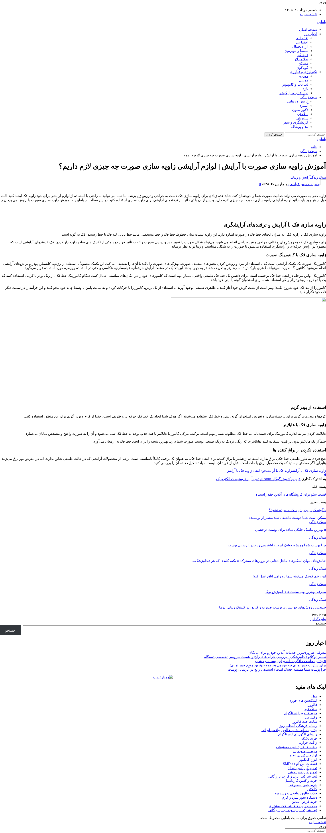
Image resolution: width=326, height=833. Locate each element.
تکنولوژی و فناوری (303, 72)
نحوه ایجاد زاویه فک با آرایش (246, 471)
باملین (321, 22)
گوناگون (302, 67)
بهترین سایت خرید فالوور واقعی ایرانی (289, 730)
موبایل (303, 80)
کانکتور (312, 789)
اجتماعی (302, 42)
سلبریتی (302, 118)
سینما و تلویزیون (296, 51)
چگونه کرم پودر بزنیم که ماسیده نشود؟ (297, 510)
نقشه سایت (308, 14)
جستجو (321, 623)
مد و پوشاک (299, 126)
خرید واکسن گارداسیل (301, 780)
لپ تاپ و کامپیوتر (295, 84)
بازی (305, 89)
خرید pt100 (309, 738)
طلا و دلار (301, 59)
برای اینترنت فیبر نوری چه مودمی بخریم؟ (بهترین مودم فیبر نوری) (278, 665)
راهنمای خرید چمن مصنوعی (296, 747)
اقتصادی (302, 38)
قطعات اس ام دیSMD (300, 764)
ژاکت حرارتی (307, 742)
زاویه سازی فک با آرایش (309, 471)
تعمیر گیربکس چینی (302, 772)
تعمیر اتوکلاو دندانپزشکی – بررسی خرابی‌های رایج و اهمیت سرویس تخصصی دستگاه (265, 657)
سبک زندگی (308, 97)
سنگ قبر (310, 709)
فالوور (312, 705)
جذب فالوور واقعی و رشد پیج (296, 793)
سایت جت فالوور (304, 721)
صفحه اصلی (308, 30)
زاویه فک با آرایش (279, 471)
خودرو (303, 76)
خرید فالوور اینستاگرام (300, 713)
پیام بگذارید (318, 619)
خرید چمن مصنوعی (303, 785)
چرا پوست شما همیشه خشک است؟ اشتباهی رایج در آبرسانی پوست (277, 669)
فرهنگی (302, 55)
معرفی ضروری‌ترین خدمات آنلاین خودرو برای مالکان (287, 652)
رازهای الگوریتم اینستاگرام (297, 734)
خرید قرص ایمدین (304, 801)
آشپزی (303, 105)
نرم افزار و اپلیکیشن (293, 93)
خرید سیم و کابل (305, 751)
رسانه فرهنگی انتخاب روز (298, 726)
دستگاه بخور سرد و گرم (299, 797)
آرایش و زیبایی (297, 101)
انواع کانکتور (308, 759)
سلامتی (302, 114)
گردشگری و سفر (295, 122)
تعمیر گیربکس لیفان (302, 768)
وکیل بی (311, 717)
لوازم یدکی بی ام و (303, 755)
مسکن (303, 63)
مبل (314, 696)
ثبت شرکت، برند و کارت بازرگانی (292, 776)
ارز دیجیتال (300, 46)
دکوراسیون (300, 110)
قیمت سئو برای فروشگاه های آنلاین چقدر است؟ (290, 494)
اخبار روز (310, 34)
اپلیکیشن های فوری (303, 700)
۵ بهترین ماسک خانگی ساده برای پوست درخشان (290, 661)
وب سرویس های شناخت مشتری (293, 806)
